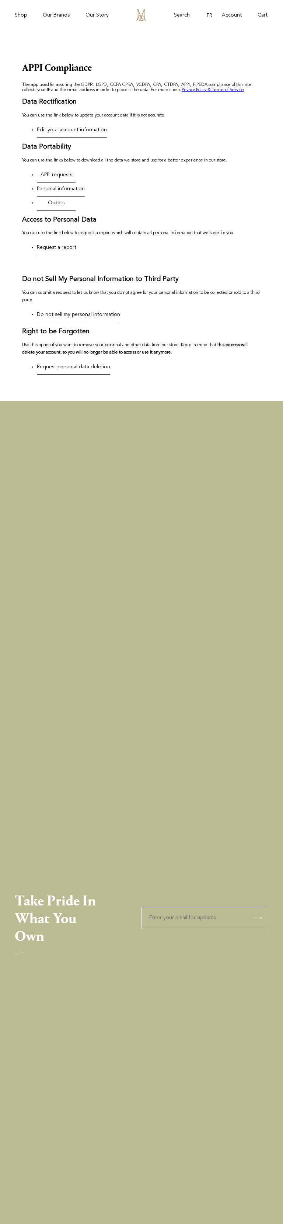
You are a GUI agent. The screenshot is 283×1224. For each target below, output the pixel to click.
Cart (263, 15)
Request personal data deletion (73, 367)
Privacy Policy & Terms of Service (213, 90)
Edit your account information (72, 130)
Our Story (97, 15)
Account (232, 15)
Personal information (61, 189)
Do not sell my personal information (78, 314)
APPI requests (56, 175)
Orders (56, 203)
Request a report (56, 247)
